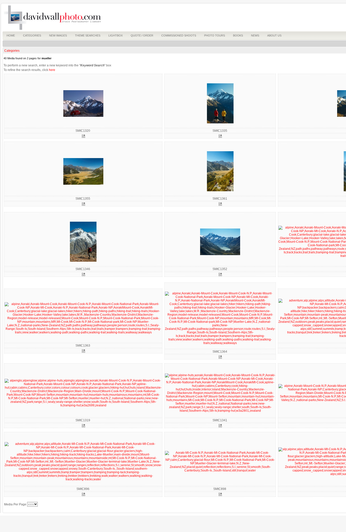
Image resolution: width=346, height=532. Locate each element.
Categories (12, 50)
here (52, 70)
